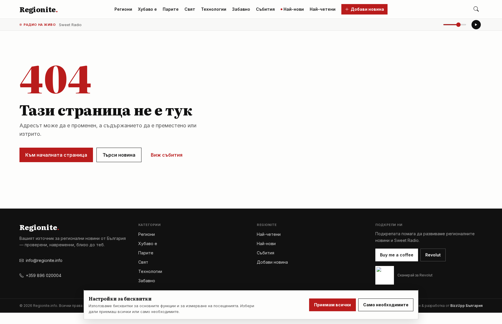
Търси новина (119, 155)
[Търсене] (476, 9)
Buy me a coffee (396, 254)
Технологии (213, 9)
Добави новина (367, 9)
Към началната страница (56, 155)
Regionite (38, 9)
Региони (123, 9)
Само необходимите (385, 304)
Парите (171, 9)
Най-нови (294, 9)
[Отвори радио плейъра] (476, 24)
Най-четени (323, 9)
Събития (265, 9)
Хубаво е (147, 9)
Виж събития (166, 155)
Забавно (241, 9)
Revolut (433, 254)
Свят (189, 9)
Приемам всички (332, 304)
